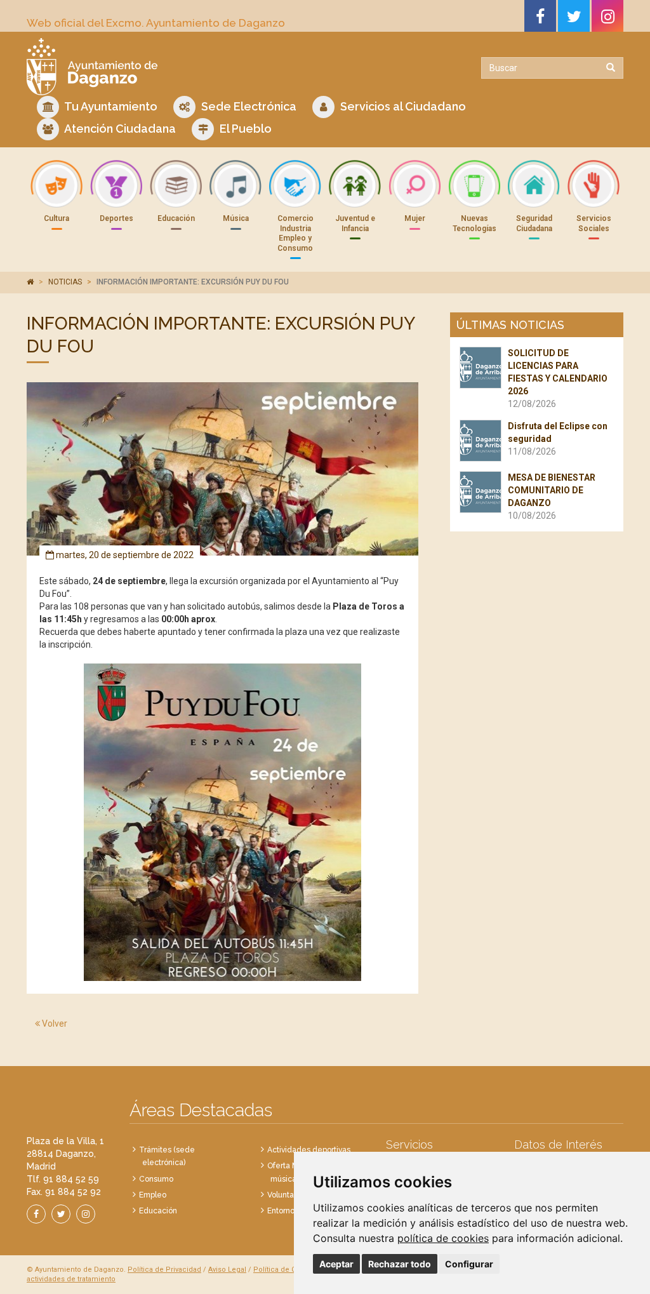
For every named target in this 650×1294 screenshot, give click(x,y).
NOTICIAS (65, 281)
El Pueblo (244, 128)
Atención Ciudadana (119, 128)
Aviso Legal (227, 1269)
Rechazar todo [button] (399, 1263)
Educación (158, 1210)
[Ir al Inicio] (171, 66)
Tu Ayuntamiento (109, 106)
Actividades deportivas (308, 1149)
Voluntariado (289, 1195)
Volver (53, 1023)
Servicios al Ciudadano (402, 106)
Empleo (152, 1195)
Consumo (156, 1179)
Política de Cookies (286, 1269)
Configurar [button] (469, 1263)
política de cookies (443, 1238)
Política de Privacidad (164, 1269)
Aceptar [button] (336, 1263)
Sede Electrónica (247, 106)
